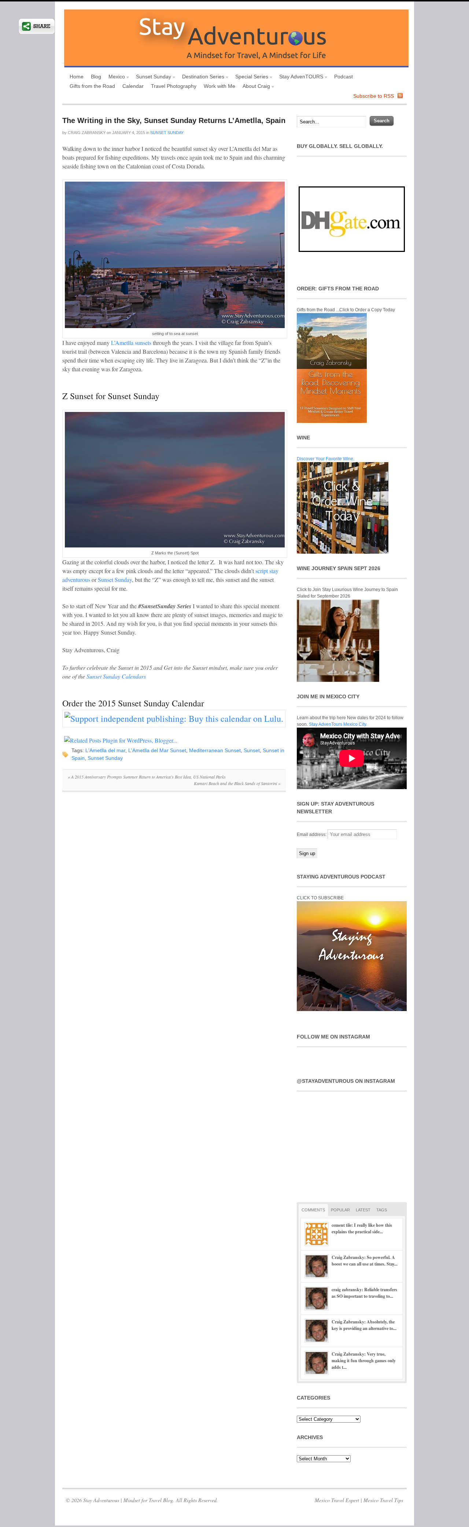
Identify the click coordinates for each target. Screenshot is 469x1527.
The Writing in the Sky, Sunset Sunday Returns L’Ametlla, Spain (173, 120)
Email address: (312, 834)
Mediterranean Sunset (215, 750)
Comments (313, 1210)
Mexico (115, 77)
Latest (363, 1210)
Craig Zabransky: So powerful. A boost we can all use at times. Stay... (365, 1260)
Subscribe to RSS (373, 96)
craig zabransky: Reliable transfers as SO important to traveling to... (364, 1292)
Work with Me (219, 86)
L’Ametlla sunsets (132, 342)
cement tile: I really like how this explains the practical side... (362, 1228)
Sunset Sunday (151, 77)
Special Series (250, 77)
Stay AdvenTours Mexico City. (338, 724)
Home (77, 76)
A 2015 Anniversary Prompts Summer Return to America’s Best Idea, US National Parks (147, 777)
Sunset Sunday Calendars (116, 676)
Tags (381, 1210)
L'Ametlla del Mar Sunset (157, 750)
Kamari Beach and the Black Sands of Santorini (237, 783)
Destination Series (201, 77)
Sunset (252, 750)
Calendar (133, 86)
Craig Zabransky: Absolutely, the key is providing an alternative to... (364, 1325)
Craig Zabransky (87, 132)
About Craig (254, 87)
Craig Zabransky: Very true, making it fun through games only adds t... (364, 1360)
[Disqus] (174, 898)
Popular (340, 1210)
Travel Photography (173, 86)
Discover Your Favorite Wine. (325, 458)
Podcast (343, 76)
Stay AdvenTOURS (299, 77)
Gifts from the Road (92, 86)
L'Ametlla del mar (105, 750)
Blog (96, 76)
